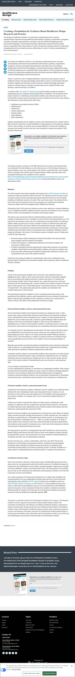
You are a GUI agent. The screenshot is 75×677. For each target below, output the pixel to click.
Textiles (51, 632)
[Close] (72, 666)
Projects (4, 622)
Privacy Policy (16, 669)
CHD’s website (35, 481)
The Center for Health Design (29, 92)
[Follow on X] (13, 653)
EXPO (20, 1)
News (6, 27)
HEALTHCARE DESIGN (8, 1)
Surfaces (51, 630)
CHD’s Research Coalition (57, 193)
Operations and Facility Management (35, 630)
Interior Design (29, 627)
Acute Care (28, 620)
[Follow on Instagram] (6, 653)
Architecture (29, 622)
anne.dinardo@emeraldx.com (9, 643)
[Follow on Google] (16, 653)
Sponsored (4, 627)
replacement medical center (65, 19)
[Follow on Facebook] (10, 653)
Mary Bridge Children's (46, 19)
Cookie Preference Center (31, 673)
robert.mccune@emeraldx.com (10, 649)
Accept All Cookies (49, 673)
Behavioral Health (30, 625)
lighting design (16, 19)
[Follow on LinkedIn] (3, 653)
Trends (3, 625)
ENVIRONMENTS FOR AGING (37, 5)
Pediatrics (28, 632)
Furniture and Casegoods (55, 627)
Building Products (54, 622)
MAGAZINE (28, 1)
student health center (30, 19)
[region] (37, 670)
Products (4, 620)
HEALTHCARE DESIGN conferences (20, 484)
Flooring (51, 625)
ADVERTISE (38, 1)
